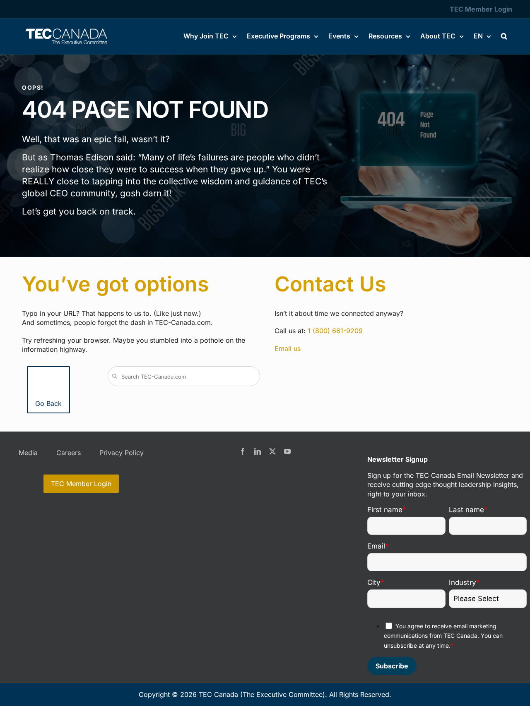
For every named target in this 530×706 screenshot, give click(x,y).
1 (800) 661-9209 (335, 331)
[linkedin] (257, 451)
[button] (504, 36)
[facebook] (242, 451)
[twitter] (272, 451)
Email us (288, 348)
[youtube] (287, 451)
